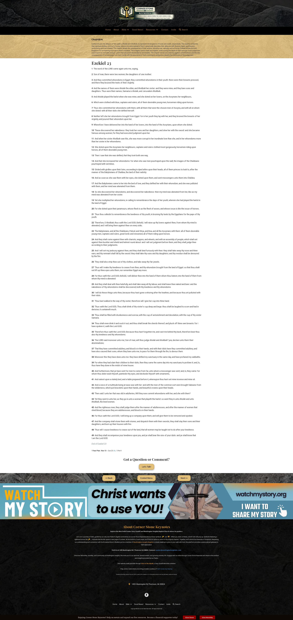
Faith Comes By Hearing (164, 569)
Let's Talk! (146, 467)
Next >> (184, 478)
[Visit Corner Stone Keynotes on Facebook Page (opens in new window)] (147, 595)
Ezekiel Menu (146, 478)
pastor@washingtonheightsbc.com (168, 550)
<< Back (108, 478)
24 (114, 451)
